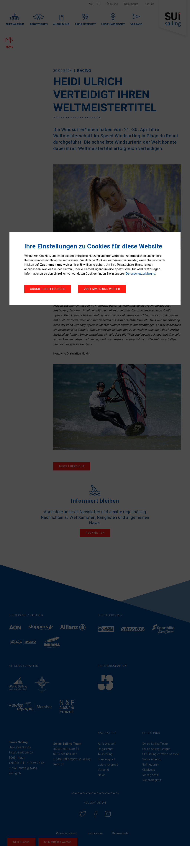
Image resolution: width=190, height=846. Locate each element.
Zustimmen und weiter (102, 289)
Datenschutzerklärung (140, 273)
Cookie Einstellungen (47, 289)
